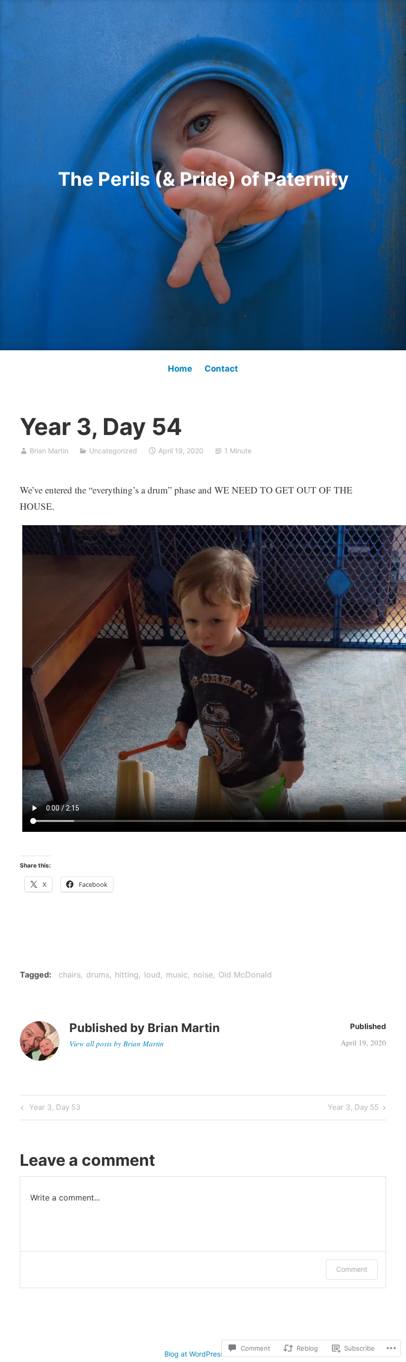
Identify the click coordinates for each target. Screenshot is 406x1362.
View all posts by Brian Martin (116, 1043)
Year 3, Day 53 (49, 1109)
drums (97, 975)
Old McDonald (245, 975)
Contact (221, 369)
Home (180, 369)
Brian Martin (49, 450)
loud (152, 975)
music (177, 975)
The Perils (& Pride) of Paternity (203, 178)
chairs (69, 975)
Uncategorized (113, 450)
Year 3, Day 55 (353, 1109)
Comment (351, 1269)
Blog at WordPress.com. (203, 1354)
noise (203, 975)
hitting (127, 975)
